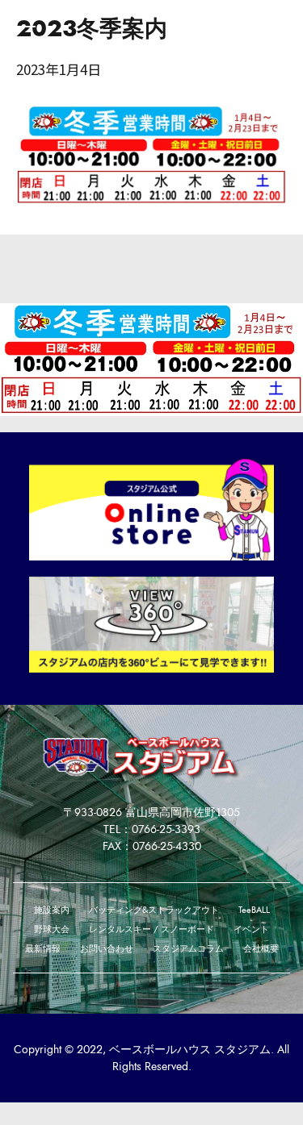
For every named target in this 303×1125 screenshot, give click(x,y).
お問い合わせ (106, 948)
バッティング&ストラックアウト (154, 909)
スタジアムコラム (188, 948)
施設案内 (51, 909)
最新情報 (43, 948)
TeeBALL (254, 909)
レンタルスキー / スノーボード (151, 929)
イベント (251, 929)
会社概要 (261, 948)
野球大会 (51, 929)
